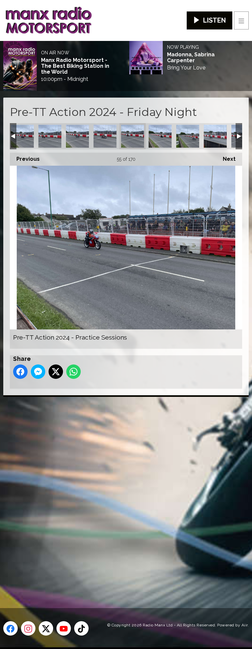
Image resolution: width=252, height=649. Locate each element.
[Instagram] (28, 628)
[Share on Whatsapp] (73, 371)
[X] (46, 628)
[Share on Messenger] (38, 371)
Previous (25, 159)
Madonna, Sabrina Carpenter (191, 58)
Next (226, 159)
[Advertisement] (126, 491)
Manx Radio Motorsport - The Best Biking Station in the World (75, 66)
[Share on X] (56, 371)
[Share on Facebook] (20, 371)
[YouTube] (63, 628)
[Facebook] (10, 628)
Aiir (245, 625)
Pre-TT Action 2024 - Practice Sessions (22, 136)
